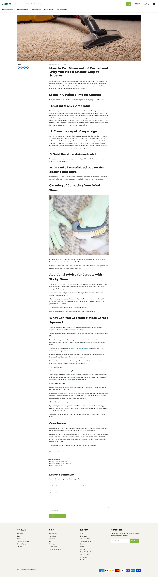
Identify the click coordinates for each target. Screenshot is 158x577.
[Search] (128, 4)
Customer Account (85, 541)
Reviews (19, 539)
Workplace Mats (23, 10)
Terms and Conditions (24, 541)
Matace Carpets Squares (79, 348)
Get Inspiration (62, 10)
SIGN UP (134, 541)
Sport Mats (36, 10)
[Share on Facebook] (19, 68)
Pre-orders (52, 539)
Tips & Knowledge (59, 452)
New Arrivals (53, 533)
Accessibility (83, 557)
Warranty (83, 547)
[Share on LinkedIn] (24, 68)
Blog (18, 536)
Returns (82, 549)
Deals (50, 541)
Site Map (82, 560)
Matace (73, 375)
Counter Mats (53, 547)
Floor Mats (52, 544)
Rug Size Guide (84, 555)
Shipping (82, 544)
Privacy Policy (21, 544)
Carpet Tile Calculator (86, 552)
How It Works (48, 10)
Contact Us (83, 536)
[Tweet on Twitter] (21, 68)
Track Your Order (85, 539)
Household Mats (8, 10)
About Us (20, 533)
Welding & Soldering (55, 549)
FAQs (81, 533)
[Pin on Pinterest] (27, 68)
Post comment (57, 516)
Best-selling (52, 536)
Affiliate (19, 547)
